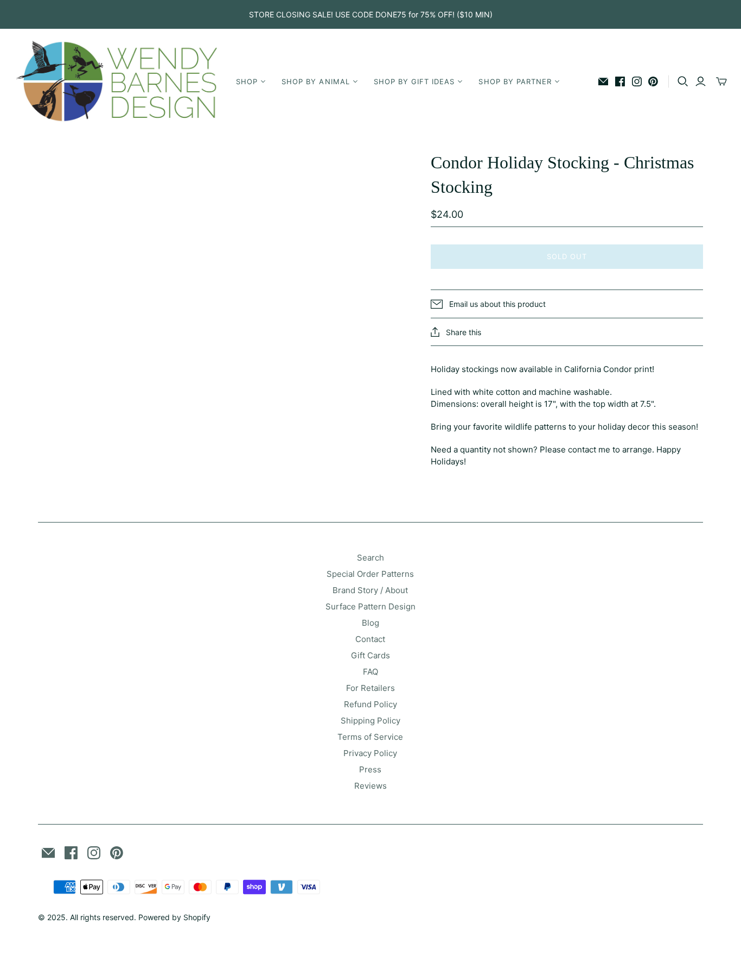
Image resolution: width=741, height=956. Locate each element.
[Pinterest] (653, 81)
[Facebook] (620, 81)
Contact (370, 639)
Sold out (567, 256)
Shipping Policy (370, 720)
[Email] (603, 81)
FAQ (370, 671)
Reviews (370, 786)
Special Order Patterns (370, 574)
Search (370, 557)
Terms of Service (370, 737)
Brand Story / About (370, 590)
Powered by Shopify (174, 917)
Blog (370, 623)
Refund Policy (370, 704)
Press (370, 769)
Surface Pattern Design (370, 606)
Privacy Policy (370, 753)
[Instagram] (637, 81)
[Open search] (683, 81)
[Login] (700, 81)
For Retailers (370, 688)
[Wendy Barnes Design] (116, 81)
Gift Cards (370, 655)
